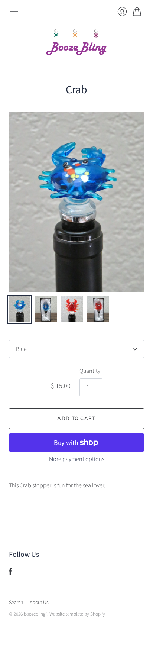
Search (16, 602)
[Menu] (14, 11)
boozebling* (35, 614)
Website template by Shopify (77, 614)
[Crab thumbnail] (19, 309)
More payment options (76, 459)
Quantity (89, 371)
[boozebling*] (76, 42)
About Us (39, 602)
